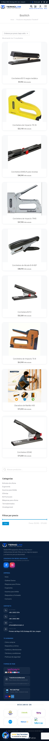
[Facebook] (41, 2)
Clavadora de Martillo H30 (24, 405)
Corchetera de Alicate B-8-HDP (24, 265)
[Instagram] (44, 2)
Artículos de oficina (9, 483)
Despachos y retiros (12, 646)
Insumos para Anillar (9, 490)
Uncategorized (7, 507)
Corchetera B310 (24, 312)
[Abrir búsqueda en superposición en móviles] (24, 469)
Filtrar (5, 523)
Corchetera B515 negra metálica (25, 78)
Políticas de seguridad (12, 657)
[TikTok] (47, 2)
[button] (42, 72)
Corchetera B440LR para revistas (24, 172)
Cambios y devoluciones (13, 649)
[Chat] (5, 735)
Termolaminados (8, 504)
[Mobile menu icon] (45, 7)
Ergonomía (6, 487)
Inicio (6, 577)
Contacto (8, 599)
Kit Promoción (7, 497)
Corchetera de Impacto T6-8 (24, 359)
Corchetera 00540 (24, 452)
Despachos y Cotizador (13, 595)
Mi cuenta (39, 6)
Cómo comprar (10, 642)
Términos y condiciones (13, 653)
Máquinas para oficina (10, 500)
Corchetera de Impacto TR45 (24, 219)
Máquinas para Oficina (12, 584)
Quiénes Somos (10, 580)
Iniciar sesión (31, 6)
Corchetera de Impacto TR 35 (25, 125)
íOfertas (5, 493)
